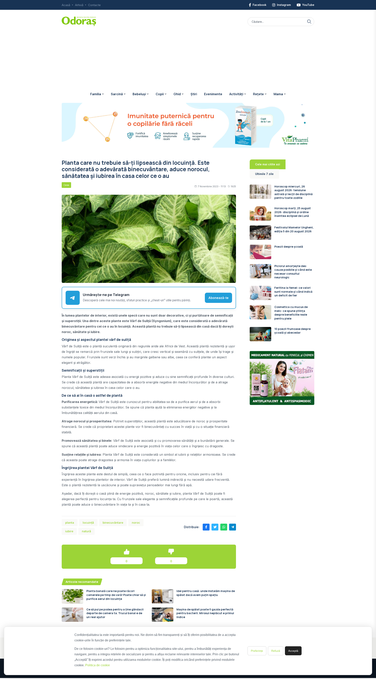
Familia (95, 94)
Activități (236, 94)
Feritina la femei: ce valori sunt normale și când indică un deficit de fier (293, 291)
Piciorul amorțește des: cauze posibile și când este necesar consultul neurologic (293, 271)
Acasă (66, 5)
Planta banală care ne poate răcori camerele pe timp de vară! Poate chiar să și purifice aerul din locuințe (116, 594)
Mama (278, 94)
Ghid (177, 94)
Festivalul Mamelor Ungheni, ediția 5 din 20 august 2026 (294, 229)
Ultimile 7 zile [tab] (264, 174)
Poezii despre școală (288, 246)
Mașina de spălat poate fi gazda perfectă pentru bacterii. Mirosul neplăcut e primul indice (205, 613)
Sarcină (117, 94)
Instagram (284, 4)
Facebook (259, 4)
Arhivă (79, 5)
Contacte (94, 5)
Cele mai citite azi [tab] (267, 164)
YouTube (308, 4)
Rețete (258, 94)
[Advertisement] (188, 55)
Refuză (275, 650)
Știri (194, 94)
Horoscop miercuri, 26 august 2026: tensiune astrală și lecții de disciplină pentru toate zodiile (293, 192)
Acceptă (293, 650)
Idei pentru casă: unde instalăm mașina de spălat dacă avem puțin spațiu (205, 593)
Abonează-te (218, 298)
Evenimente (213, 94)
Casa (66, 185)
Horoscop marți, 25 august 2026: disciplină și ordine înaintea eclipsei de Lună (292, 212)
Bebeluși (139, 94)
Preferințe (257, 650)
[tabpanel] (282, 263)
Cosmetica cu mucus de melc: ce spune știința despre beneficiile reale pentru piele (291, 312)
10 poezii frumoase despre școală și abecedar (292, 331)
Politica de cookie (97, 665)
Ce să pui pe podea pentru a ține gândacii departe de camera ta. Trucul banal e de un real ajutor (115, 613)
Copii (160, 94)
